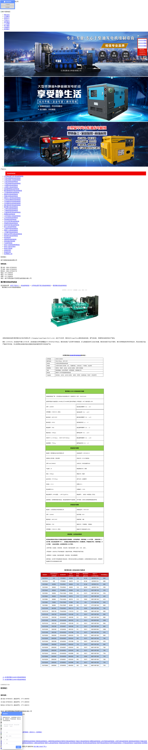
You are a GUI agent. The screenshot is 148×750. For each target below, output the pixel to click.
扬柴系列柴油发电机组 (11, 194)
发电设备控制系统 (9, 241)
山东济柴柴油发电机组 (11, 217)
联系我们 (7, 29)
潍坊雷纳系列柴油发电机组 (12, 205)
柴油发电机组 (11, 173)
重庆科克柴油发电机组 (68, 741)
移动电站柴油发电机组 (89, 743)
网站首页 (7, 15)
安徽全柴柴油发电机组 (11, 196)
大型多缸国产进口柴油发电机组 (13, 176)
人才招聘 (7, 24)
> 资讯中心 (31, 732)
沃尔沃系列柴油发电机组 (11, 221)
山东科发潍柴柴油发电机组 (12, 199)
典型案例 (7, 22)
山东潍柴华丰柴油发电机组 (12, 201)
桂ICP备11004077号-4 (40, 746)
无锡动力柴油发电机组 (82, 741)
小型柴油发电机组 (127, 743)
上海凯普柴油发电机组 (11, 210)
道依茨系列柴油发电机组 (11, 225)
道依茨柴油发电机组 (76, 743)
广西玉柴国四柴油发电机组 (12, 178)
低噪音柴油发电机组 (10, 239)
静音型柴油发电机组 (103, 743)
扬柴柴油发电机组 (134, 741)
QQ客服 (144, 40)
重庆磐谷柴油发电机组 (11, 207)
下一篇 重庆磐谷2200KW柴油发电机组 (14, 679)
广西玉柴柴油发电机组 (11, 181)
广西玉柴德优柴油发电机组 (12, 183)
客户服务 (7, 25)
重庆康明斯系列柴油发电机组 (13, 190)
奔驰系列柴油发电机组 (11, 223)
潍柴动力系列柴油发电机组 (12, 198)
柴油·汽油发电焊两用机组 (12, 245)
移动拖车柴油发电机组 (11, 235)
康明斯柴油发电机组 (29, 741)
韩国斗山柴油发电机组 (11, 230)
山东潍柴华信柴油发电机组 (12, 203)
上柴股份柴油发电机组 (11, 185)
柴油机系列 (7, 252)
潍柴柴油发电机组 (41, 741)
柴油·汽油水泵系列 (10, 246)
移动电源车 (7, 237)
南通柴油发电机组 (9, 214)
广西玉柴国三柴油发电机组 (12, 180)
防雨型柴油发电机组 (115, 743)
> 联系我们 (38, 732)
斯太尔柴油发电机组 (10, 226)
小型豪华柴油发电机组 (11, 232)
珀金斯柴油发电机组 (10, 219)
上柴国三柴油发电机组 (11, 187)
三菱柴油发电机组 (38, 743)
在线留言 (7, 27)
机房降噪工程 (8, 254)
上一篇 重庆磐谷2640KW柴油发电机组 (14, 677)
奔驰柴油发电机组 (64, 743)
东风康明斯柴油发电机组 (11, 189)
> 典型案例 (24, 732)
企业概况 (7, 16)
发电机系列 (7, 250)
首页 (11, 285)
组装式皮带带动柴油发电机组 (13, 234)
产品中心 (7, 20)
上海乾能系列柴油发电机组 (12, 212)
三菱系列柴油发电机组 (11, 228)
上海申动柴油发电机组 (11, 208)
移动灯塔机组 (8, 248)
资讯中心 (7, 18)
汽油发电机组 (8, 243)
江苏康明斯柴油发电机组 (12, 192)
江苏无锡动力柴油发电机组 (12, 216)
